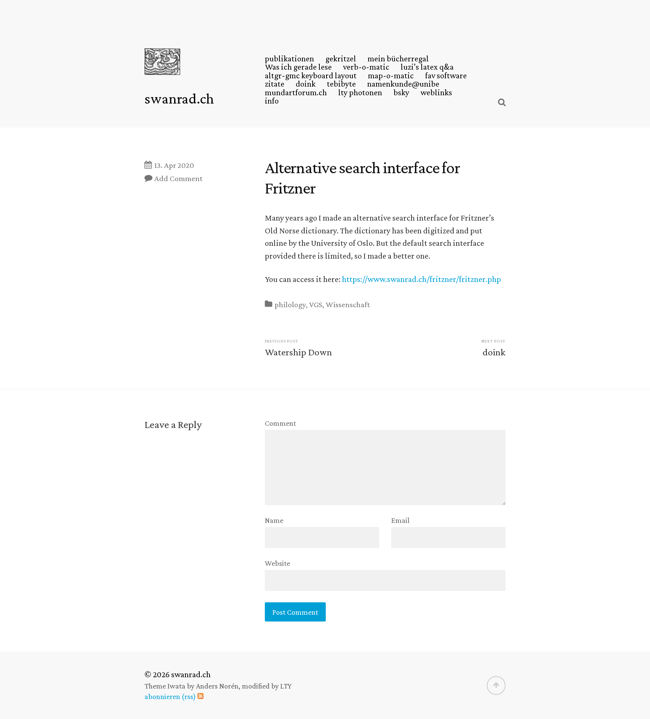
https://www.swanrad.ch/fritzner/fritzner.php (421, 279)
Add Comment (178, 178)
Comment (280, 423)
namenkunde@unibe (403, 84)
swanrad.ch (179, 98)
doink (306, 84)
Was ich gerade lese (298, 67)
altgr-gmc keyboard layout (311, 76)
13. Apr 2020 (174, 165)
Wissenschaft (348, 304)
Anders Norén (217, 686)
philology (290, 304)
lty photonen (360, 92)
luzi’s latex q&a (427, 67)
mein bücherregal (398, 59)
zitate (274, 84)
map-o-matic (391, 76)
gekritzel (340, 59)
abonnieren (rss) (170, 696)
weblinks (436, 92)
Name (274, 520)
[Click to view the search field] (502, 102)
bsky (401, 92)
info (272, 101)
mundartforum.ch (296, 92)
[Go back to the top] (496, 685)
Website (277, 563)
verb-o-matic (366, 67)
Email (400, 520)
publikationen (289, 59)
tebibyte (341, 84)
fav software (446, 76)
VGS (315, 304)
